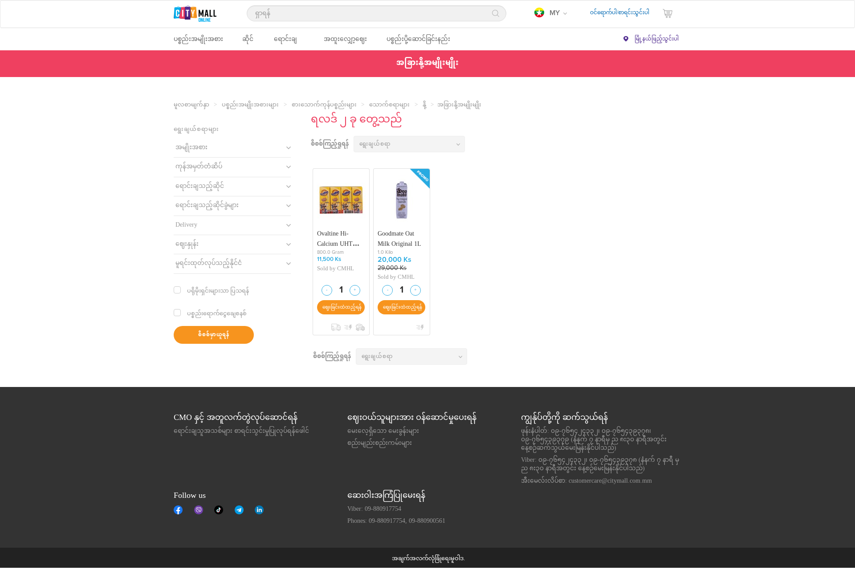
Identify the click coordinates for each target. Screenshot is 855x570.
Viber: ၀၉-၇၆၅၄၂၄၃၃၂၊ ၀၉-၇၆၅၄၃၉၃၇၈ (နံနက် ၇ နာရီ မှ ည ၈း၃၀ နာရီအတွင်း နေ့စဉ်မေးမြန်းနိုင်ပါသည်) (600, 465)
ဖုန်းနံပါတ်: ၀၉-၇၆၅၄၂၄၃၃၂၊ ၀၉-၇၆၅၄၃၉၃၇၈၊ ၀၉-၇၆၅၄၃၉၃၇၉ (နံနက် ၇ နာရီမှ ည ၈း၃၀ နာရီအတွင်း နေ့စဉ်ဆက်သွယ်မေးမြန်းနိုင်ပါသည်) (594, 440)
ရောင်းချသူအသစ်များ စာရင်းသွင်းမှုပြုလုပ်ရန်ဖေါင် (241, 431)
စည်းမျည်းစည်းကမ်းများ (379, 443)
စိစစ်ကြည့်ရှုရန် (330, 144)
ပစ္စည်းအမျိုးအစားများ (250, 105)
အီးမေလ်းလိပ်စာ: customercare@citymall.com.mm (586, 481)
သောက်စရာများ (389, 105)
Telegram (239, 509)
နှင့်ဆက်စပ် (259, 509)
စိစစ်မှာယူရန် (213, 335)
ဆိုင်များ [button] (247, 43)
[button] (550, 13)
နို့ (424, 105)
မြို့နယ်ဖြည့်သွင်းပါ (657, 39)
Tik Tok (218, 509)
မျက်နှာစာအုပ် (178, 509)
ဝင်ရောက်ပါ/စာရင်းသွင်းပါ (619, 13)
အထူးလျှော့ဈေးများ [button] (345, 43)
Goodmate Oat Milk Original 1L (399, 238)
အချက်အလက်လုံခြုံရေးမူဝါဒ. (428, 559)
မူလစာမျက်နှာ (191, 105)
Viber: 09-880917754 (374, 509)
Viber (198, 509)
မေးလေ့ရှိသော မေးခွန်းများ (383, 431)
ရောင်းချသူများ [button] (285, 43)
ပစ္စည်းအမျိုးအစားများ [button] (198, 43)
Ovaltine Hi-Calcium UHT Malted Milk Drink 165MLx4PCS (341, 238)
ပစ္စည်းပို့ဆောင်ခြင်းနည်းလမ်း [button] (418, 43)
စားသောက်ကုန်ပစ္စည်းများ (324, 105)
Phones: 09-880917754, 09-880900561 (396, 521)
